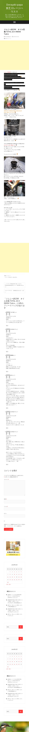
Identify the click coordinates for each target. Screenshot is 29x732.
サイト (5, 513)
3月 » (10, 584)
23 (12, 579)
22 (10, 579)
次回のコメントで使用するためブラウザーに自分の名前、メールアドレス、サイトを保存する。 (14, 525)
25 (16, 579)
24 (14, 579)
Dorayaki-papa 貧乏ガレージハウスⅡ (15, 8)
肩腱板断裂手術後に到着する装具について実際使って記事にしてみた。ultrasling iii (15, 601)
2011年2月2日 (16, 36)
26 (18, 579)
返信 (7, 325)
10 (14, 574)
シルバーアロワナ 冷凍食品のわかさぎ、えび (14, 291)
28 (7, 582)
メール (6, 506)
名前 (5, 499)
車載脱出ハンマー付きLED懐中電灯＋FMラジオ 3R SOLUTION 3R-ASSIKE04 (15, 596)
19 (18, 577)
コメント (6, 479)
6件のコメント (8, 38)
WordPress (14, 730)
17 (14, 577)
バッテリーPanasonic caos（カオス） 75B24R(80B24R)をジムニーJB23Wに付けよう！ (14, 285)
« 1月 (7, 584)
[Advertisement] (14, 55)
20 (21, 577)
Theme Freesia (14, 728)
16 (12, 577)
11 (16, 574)
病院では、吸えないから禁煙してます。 (15, 605)
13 (21, 574)
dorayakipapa (8, 36)
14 (7, 577)
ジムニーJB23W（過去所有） (11, 277)
